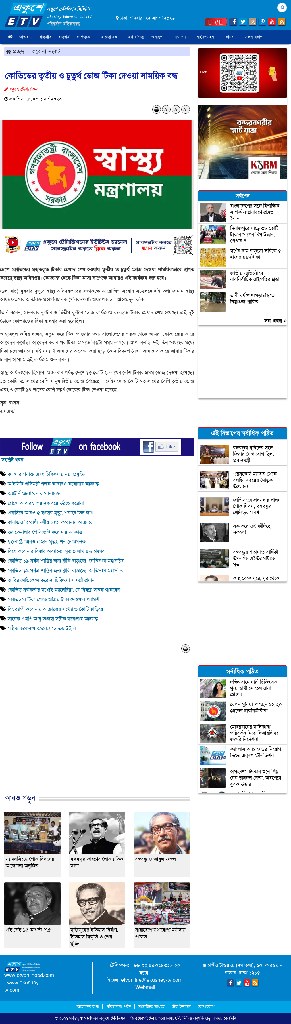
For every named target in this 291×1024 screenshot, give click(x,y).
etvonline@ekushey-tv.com (151, 980)
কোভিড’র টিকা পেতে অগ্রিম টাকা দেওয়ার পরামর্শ (53, 599)
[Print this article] (156, 109)
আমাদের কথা (88, 1007)
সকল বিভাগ (254, 36)
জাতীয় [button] (24, 36)
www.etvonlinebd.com (29, 975)
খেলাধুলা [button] (157, 36)
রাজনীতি (45, 36)
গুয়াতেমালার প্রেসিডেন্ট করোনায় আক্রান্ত (45, 532)
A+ (185, 109)
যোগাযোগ (206, 1007)
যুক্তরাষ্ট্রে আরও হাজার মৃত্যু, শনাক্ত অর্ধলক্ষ (48, 541)
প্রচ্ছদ (17, 51)
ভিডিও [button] (230, 36)
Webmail (145, 987)
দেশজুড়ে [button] (84, 36)
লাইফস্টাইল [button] (206, 36)
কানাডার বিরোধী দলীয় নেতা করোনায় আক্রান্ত (50, 522)
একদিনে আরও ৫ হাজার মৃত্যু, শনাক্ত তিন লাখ (51, 512)
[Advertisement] (97, 732)
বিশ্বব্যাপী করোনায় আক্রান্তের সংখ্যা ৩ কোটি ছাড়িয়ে (55, 609)
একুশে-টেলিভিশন (112, 1018)
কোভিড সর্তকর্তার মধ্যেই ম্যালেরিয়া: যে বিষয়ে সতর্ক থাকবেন (64, 589)
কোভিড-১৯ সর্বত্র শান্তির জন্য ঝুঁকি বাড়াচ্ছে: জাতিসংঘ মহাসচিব (66, 561)
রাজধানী (64, 36)
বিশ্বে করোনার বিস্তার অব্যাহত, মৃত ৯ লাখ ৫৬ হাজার (56, 551)
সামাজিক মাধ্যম (151, 1007)
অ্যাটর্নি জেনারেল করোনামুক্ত (34, 493)
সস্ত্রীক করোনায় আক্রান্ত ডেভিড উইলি (42, 628)
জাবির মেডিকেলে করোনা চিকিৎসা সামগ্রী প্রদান (52, 580)
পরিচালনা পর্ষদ (118, 1007)
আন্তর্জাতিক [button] (109, 36)
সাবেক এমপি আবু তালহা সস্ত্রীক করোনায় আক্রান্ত (53, 618)
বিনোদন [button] (180, 36)
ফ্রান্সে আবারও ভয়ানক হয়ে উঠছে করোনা (46, 503)
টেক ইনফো (182, 1007)
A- (166, 109)
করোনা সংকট (46, 51)
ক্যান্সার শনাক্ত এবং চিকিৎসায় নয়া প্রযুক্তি (46, 474)
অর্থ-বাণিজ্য (136, 36)
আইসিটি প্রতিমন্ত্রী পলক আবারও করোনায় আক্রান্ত (53, 483)
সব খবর (274, 320)
